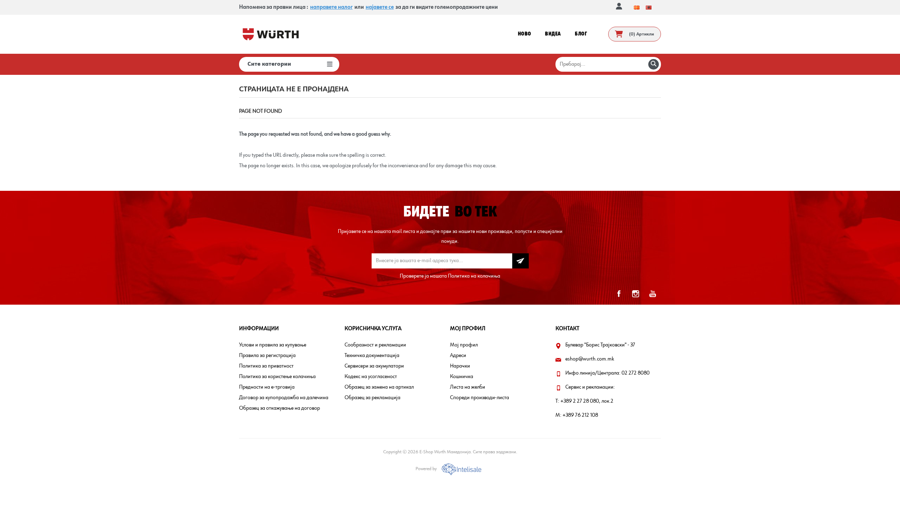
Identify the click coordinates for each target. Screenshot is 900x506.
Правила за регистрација (267, 355)
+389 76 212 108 (580, 415)
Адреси (458, 355)
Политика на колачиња (474, 276)
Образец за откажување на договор (279, 408)
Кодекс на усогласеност (371, 376)
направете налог (331, 7)
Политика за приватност (266, 366)
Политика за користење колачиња (277, 376)
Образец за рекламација (372, 398)
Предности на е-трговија (267, 387)
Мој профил (464, 345)
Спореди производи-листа (479, 398)
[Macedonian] (636, 7)
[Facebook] (618, 293)
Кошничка (461, 376)
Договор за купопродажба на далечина (283, 398)
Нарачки (460, 366)
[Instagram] (635, 293)
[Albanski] (648, 7)
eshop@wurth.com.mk (589, 359)
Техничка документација (372, 355)
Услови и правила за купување (272, 345)
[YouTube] (652, 293)
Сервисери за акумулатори (374, 366)
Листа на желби (467, 387)
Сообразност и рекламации (375, 345)
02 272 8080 (636, 373)
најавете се (380, 7)
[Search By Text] (653, 64)
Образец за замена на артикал (379, 387)
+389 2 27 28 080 (579, 401)
